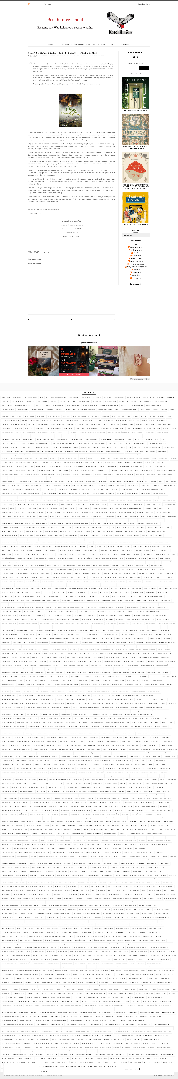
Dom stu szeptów (83, 508)
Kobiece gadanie (121, 649)
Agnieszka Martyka (8, 409)
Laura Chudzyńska (82, 680)
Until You (30, 978)
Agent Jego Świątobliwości (24, 405)
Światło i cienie (7, 944)
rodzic (150, 867)
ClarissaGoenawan (8, 481)
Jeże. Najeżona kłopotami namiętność (147, 611)
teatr (152, 951)
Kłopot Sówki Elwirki (87, 649)
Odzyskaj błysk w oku (135, 783)
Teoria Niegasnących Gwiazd (20, 955)
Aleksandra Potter (109, 413)
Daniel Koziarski (132, 493)
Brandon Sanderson (54, 466)
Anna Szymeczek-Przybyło (136, 428)
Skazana (89, 898)
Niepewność (101, 772)
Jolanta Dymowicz (148, 619)
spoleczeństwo (7, 913)
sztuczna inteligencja (95, 936)
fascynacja (101, 546)
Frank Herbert (6, 554)
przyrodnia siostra (120, 844)
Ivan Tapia (114, 588)
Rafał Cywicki (128, 852)
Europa (90, 542)
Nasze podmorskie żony (125, 764)
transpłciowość (32, 966)
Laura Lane (106, 680)
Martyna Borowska (161, 726)
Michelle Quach (52, 741)
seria (124, 890)
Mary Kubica (35, 730)
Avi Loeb (129, 439)
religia (106, 860)
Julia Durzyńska (124, 623)
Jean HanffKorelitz (8, 607)
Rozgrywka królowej (47, 875)
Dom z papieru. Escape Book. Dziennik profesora (126, 508)
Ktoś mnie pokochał (37, 672)
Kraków (132, 657)
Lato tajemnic (54, 680)
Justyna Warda (74, 627)
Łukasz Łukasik (153, 703)
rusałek (149, 875)
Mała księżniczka (33, 714)
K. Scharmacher (98, 627)
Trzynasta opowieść (87, 970)
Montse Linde (67, 753)
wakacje (85, 986)
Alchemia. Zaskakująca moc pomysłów (14, 413)
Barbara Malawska (98, 443)
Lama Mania (12, 680)
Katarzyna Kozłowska (146, 634)
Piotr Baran (75, 814)
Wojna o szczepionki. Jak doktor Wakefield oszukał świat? (101, 1001)
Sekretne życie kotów (148, 886)
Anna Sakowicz (106, 428)
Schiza (158, 882)
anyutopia (16, 436)
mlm (104, 749)
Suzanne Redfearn (8, 928)
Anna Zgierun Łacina (169, 428)
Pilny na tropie (53, 814)
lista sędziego (27, 691)
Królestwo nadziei (69, 661)
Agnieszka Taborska (37, 409)
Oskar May (137, 791)
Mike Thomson (15, 745)
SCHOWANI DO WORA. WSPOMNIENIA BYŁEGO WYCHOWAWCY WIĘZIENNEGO (24, 886)
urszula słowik (100, 978)
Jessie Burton (83, 611)
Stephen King (6, 921)
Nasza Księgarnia (108, 764)
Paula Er (17, 806)
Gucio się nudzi (113, 569)
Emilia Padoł (22, 539)
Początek (47, 818)
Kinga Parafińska (42, 646)
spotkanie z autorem (44, 913)
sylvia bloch (29, 928)
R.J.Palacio (128, 848)
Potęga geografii (141, 829)
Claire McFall (137, 478)
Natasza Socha (140, 764)
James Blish (106, 600)
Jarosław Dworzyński (113, 604)
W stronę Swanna (64, 986)
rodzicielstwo (160, 867)
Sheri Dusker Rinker (20, 894)
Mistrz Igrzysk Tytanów (22, 749)
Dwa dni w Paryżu (26, 520)
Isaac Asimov (35, 588)
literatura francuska (9, 695)
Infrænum (62, 584)
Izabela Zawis (26, 592)
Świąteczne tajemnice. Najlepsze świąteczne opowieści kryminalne (84, 944)
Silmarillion (128, 894)
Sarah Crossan (20, 882)
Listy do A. (44, 691)
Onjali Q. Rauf (141, 787)
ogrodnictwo (33, 787)
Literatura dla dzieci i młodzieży (98, 691)
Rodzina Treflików (35, 871)
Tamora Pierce (93, 951)
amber (169, 416)
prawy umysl (159, 837)
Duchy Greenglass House (10, 520)
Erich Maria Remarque (9, 542)
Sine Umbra (171, 894)
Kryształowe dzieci (21, 665)
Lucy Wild (163, 699)
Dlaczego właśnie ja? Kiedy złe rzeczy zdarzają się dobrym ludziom (83, 504)
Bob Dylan (36, 462)
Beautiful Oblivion (32, 451)
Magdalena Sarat (58, 711)
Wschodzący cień (165, 1001)
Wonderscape (136, 1001)
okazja (43, 787)
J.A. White (36, 592)
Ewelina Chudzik (125, 542)
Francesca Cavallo (127, 550)
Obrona (154, 779)
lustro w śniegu (58, 703)
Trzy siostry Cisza (61, 970)
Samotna (84, 879)
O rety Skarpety (136, 779)
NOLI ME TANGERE (7, 779)
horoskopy (77, 581)
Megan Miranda (108, 733)
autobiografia (106, 439)
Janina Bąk (62, 604)
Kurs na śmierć (63, 676)
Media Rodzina (42, 733)
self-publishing (44, 890)
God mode (150, 562)
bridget (101, 466)
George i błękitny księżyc (10, 562)
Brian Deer (67, 466)
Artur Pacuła (92, 436)
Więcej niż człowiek (48, 993)
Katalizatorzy (164, 630)
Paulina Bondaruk (40, 806)
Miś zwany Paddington (40, 749)
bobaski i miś (47, 462)
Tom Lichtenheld (163, 959)
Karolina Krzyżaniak (130, 630)
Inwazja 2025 (165, 584)
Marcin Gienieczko (120, 718)
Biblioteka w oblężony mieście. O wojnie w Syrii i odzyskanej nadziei (24, 458)
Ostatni (157, 791)
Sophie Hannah (118, 909)
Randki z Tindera (22, 856)
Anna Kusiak (18, 428)
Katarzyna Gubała (93, 634)
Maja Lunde (125, 711)
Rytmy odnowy (6, 879)
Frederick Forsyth (48, 554)
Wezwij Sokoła (71, 989)
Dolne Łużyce (21, 508)
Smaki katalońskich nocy (10, 905)
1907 (41, 397)
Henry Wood (123, 577)
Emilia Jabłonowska (8, 539)
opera (150, 787)
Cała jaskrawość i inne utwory (25, 470)
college (69, 481)
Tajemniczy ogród (38, 951)
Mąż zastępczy (30, 733)
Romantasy (126, 871)
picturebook (65, 810)
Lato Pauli (43, 680)
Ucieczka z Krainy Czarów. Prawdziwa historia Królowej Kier (93, 974)
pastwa (65, 802)
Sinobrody (5, 898)
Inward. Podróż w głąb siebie (148, 584)
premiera (35, 840)
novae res (44, 55)
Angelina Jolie (71, 424)
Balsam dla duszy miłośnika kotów (13, 443)
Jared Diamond (98, 604)
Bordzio (147, 462)
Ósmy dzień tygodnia (156, 795)
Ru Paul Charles (77, 875)
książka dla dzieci (132, 665)
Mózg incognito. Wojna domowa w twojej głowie (128, 753)
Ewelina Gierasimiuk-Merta (142, 542)
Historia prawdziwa (16, 581)
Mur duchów (45, 756)
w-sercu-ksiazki (137, 275)
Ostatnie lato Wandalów (69, 795)
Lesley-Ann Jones (7, 688)
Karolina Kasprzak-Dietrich (111, 630)
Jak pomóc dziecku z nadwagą (99, 596)
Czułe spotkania (126, 489)
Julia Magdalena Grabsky (166, 623)
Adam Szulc (53, 401)
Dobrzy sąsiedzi (169, 504)
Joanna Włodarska (63, 619)
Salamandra (48, 879)
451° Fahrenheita (73, 397)
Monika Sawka (172, 749)
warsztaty (14, 989)
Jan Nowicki (30, 604)
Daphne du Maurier (63, 497)
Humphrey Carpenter (118, 581)
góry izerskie (18, 565)
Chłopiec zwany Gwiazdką (124, 474)
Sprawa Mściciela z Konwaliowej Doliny (87, 913)
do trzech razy (138, 504)
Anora (53, 432)
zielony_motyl (136, 278)
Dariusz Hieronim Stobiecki (112, 497)
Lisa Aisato (5, 691)
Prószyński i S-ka (79, 840)
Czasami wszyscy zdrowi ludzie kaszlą (26, 489)
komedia (62, 653)
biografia (53, 458)
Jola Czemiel (120, 619)
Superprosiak (148, 924)
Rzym (24, 879)
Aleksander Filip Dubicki (38, 413)
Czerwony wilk (62, 489)
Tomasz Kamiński (53, 963)
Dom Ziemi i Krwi (150, 508)
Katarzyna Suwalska (123, 638)
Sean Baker (84, 886)
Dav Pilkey (163, 497)
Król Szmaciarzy (54, 661)
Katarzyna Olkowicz (40, 638)
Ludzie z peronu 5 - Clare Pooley (136, 225)
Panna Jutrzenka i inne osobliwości (159, 798)
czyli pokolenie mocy (9, 493)
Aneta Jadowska (43, 424)
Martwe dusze (147, 726)
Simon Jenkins (160, 894)
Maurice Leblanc (121, 730)
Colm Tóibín (79, 481)
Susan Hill (159, 924)
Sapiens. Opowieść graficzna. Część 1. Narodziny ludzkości (136, 879)
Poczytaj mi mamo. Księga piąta (81, 818)
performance (164, 806)
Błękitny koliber (7, 462)
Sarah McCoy (69, 882)
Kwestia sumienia (99, 676)
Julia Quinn (5, 627)
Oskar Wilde (148, 791)
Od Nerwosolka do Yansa (73, 783)
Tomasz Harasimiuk (39, 963)
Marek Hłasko (35, 722)
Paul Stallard (6, 806)
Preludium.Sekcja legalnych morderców (15, 840)
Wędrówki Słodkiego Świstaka (96, 989)
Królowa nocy (82, 661)
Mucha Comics (34, 756)
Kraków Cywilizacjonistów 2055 (148, 657)
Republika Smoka (157, 860)
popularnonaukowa (68, 825)
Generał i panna (131, 558)
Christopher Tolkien (165, 474)
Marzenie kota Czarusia (88, 730)
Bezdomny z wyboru (39, 455)
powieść (34, 833)
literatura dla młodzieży (120, 691)
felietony (111, 546)
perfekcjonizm (127, 806)
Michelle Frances (23, 741)
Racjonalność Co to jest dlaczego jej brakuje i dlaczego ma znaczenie (25, 852)
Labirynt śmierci (129, 676)
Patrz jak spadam (146, 802)
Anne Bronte (31, 432)
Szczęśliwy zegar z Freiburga (33, 932)
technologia (161, 951)
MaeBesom (67, 707)
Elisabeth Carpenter (26, 535)
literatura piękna (114, 695)
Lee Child (21, 684)
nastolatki (96, 764)
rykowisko (172, 875)
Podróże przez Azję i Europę (45, 821)
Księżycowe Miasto (146, 669)
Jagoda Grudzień (53, 596)
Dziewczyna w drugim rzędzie (11, 527)
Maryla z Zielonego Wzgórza (51, 730)
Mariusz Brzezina (19, 726)
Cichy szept (41, 478)
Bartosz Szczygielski (42, 447)
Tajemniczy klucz (24, 951)
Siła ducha (138, 894)
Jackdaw (17, 596)
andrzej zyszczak (162, 420)
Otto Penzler (120, 795)
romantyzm (154, 871)
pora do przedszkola (85, 825)
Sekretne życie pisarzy (165, 886)
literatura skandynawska (66, 699)
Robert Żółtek (82, 867)
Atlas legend (148, 436)
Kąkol (131, 642)
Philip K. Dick (45, 810)
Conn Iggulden (102, 481)
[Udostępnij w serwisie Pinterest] (48, 252)
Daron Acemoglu (141, 497)
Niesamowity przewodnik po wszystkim (154, 772)
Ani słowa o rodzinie (93, 424)
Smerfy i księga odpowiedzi (58, 905)
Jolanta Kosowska (163, 619)
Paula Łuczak (26, 806)
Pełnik (117, 806)
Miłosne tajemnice (118, 745)
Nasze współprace (100, 44)
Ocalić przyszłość (8, 783)
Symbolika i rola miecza (70, 928)
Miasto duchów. (51, 737)
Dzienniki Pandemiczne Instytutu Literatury (73, 523)
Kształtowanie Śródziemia (164, 669)
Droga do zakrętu (63, 516)
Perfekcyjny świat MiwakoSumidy (146, 806)
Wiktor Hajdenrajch (98, 993)
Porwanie (85, 829)
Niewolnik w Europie (73, 775)
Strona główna (54, 44)
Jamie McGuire (153, 600)
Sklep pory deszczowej (102, 898)
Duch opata (172, 516)
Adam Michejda (171, 397)
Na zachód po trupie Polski (122, 760)
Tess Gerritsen (57, 955)
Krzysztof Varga (96, 665)
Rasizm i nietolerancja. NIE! (48, 856)
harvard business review (166, 573)
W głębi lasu (134, 982)
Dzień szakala (95, 523)
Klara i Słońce (121, 646)
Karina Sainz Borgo (36, 630)
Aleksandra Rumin (124, 413)
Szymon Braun (147, 936)
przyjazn (81, 844)
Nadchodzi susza (139, 760)
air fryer (59, 409)
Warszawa (5, 989)
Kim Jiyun (17, 646)
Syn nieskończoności (122, 928)
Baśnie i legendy (106, 447)
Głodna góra (140, 562)
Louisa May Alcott (121, 699)
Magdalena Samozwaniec (42, 711)
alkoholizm (105, 416)
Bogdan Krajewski (96, 462)
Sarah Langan (58, 882)
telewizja (5, 955)
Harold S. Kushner (130, 573)
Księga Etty (50, 669)
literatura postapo (31, 699)
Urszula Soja (113, 978)
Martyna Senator (7, 730)
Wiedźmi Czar (6, 993)
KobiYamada (6, 653)
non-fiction (32, 779)
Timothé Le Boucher (59, 959)
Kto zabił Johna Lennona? (10, 672)
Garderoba (136, 554)
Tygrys (143, 970)
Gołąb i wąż (167, 562)
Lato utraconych (67, 680)
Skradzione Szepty (170, 898)
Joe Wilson (75, 619)
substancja (100, 924)
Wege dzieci (24, 989)
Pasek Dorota (56, 802)
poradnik (144, 825)
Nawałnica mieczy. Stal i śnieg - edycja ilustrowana (33, 768)
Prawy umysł (171, 837)
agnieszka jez (125, 405)
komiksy (94, 653)
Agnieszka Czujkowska (43, 405)
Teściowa (68, 955)
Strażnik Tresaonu (32, 924)
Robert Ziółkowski (69, 867)
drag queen (43, 516)
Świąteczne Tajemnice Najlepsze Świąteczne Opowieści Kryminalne (37, 944)
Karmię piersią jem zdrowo (67, 630)
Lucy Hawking (152, 699)
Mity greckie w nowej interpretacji (88, 749)
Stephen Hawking (131, 917)
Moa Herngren (134, 749)
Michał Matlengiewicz (132, 737)
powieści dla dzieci (22, 833)
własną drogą (105, 997)
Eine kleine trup (108, 531)
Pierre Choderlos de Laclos (81, 810)
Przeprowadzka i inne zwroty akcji (159, 840)
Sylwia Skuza (40, 928)
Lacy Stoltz (154, 676)
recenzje (84, 55)
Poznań (59, 837)
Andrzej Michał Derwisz (105, 420)
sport (16, 913)
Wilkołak (172, 993)
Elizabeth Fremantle (55, 535)
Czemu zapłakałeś (48, 489)
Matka (101, 730)
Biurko (90, 458)
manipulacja (32, 718)
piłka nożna (64, 814)
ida (12, 584)
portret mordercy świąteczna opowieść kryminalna (62, 829)
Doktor (12, 508)
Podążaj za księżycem (110, 818)
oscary (129, 791)
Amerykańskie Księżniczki (10, 420)
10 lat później (6, 397)
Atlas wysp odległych (163, 436)
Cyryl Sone (101, 485)
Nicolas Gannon (152, 768)
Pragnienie (121, 837)
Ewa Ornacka (112, 542)
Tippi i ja (87, 959)
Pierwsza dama (119, 810)
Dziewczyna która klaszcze (124, 523)
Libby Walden (50, 688)
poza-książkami (38, 837)
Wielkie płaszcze (18, 993)
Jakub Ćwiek (66, 600)
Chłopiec (76, 474)
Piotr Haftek (86, 814)
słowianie (93, 902)
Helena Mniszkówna (95, 577)
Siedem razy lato (59, 894)
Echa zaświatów (128, 527)
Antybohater (6, 436)
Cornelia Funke (129, 481)
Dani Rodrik (120, 493)
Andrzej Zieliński (148, 420)
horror (86, 581)
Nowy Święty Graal (98, 779)
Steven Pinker (31, 921)
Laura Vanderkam (132, 680)
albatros (164, 409)
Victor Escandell (69, 982)
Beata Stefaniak (7, 451)
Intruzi (104, 584)
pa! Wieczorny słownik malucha (31, 798)
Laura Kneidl (95, 680)
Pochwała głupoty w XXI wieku (31, 818)
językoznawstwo (24, 615)
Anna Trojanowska (153, 428)
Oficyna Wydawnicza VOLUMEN (162, 783)
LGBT (41, 688)
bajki (163, 439)
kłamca (64, 649)
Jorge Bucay (70, 623)
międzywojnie (136, 741)
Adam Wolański (65, 401)
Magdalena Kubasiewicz (154, 707)
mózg (108, 753)
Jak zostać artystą (38, 600)
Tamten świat (117, 951)
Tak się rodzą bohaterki (78, 951)
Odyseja (122, 783)
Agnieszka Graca (58, 405)
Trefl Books (55, 966)
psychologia (144, 844)
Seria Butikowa (134, 890)
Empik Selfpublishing (93, 539)
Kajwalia (118, 627)
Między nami (126, 741)
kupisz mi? (52, 676)
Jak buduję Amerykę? (69, 596)
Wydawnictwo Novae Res (96, 55)
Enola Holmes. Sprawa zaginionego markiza (128, 539)
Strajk (161, 921)
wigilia (70, 993)
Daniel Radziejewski (159, 493)
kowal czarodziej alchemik (81, 657)
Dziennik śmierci (7, 523)
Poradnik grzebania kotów (159, 825)
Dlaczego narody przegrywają (47, 504)
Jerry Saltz (17, 611)
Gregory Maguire (84, 565)
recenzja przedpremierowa (23, 860)
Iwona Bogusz (136, 588)
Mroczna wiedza (21, 756)
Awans (137, 439)
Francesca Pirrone (142, 550)
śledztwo (158, 936)
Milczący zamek (76, 745)
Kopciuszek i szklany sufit (20, 657)
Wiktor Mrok (112, 993)
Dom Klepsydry (44, 508)
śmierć (47, 940)
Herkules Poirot (148, 577)
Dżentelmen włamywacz (100, 527)
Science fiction (60, 886)
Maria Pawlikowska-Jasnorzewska (117, 722)
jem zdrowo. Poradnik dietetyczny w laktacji (70, 607)
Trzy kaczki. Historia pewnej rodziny (28, 970)
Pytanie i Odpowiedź (96, 848)
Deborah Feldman (71, 500)
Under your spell (7, 978)
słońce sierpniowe (81, 902)
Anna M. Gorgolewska (54, 428)
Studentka (74, 924)
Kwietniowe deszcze (114, 676)
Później (99, 837)
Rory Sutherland (7, 875)
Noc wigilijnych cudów (138, 775)
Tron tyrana (81, 966)
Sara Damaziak (164, 879)
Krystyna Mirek (7, 665)
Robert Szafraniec (53, 867)
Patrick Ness (93, 802)
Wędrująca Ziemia (114, 989)
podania (97, 818)
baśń (129, 447)
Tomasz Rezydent (108, 963)
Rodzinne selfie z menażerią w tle (55, 871)
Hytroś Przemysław (134, 581)
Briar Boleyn (78, 466)
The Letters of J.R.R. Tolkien (127, 955)
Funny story (82, 554)
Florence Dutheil (74, 550)
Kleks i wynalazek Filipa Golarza (29, 649)
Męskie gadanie (19, 737)
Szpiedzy (70, 936)
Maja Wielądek (136, 711)
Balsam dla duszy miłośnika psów (39, 443)
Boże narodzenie (158, 462)
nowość (87, 779)
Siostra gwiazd (28, 898)
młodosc (123, 749)
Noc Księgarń (110, 775)
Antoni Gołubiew (137, 432)
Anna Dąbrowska (150, 424)
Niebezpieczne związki (57, 772)
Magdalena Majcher (24, 711)
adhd (74, 401)
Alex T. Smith (29, 416)
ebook (119, 527)
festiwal (16, 550)
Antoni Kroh (150, 432)
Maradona (43, 718)
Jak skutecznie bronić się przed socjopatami (126, 596)
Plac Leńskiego (137, 814)
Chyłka (4, 478)
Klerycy (45, 649)
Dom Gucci (32, 508)
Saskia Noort (91, 882)
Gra (27, 565)
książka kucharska (147, 665)
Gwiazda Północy (7, 573)
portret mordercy (36, 829)
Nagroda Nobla (161, 760)
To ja (103, 959)
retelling (32, 863)
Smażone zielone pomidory (30, 905)
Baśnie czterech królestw (89, 447)
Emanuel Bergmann (133, 535)
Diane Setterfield (169, 500)
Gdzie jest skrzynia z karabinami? (106, 558)
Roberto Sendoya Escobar (98, 867)
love (131, 699)
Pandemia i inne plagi (138, 798)
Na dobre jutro (107, 756)
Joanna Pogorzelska (159, 615)
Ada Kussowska (119, 397)
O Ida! (126, 779)
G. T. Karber (93, 554)
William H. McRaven (33, 997)
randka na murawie (8, 856)
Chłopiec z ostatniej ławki (104, 474)
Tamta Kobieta (105, 951)
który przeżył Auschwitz (121, 672)
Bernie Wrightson (81, 451)
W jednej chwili (146, 982)
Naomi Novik (71, 764)
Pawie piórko (108, 806)
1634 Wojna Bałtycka (30, 397)
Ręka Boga (67, 863)
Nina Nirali (86, 775)
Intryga (112, 584)
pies (146, 810)
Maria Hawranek (82, 722)
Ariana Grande (48, 436)
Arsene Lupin (81, 436)
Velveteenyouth (46, 982)
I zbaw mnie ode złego (165, 581)
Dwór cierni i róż (41, 520)
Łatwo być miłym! (98, 703)
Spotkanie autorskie (28, 913)
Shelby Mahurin (169, 890)
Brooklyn (148, 466)
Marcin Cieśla (78, 718)
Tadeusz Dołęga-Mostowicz (23, 947)
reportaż (146, 860)
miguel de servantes (151, 741)
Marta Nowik (124, 726)
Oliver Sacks (98, 787)
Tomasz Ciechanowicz (9, 963)
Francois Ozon (164, 550)
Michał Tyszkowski (8, 741)
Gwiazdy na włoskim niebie (62, 573)
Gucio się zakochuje (127, 569)
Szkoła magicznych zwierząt (115, 932)
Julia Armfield (111, 623)
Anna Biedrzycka (127, 424)
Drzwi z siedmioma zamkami (150, 516)
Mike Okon (5, 745)
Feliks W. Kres (138, 546)
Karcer (164, 627)
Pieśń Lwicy (23, 814)
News (100, 768)
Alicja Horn (66, 416)
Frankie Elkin (18, 554)
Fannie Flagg (46, 546)
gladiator (107, 562)
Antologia (73, 432)
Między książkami (113, 741)
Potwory (152, 829)
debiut (61, 500)
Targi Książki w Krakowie (139, 951)
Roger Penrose (74, 871)
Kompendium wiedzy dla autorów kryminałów (140, 653)
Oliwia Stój (121, 787)
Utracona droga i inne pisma (137, 978)
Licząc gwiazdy (63, 688)
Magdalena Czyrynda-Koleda (89, 707)
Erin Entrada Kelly (25, 542)
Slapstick (25, 902)
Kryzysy (33, 665)
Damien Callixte (98, 493)
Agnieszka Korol (137, 405)
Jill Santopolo (38, 615)
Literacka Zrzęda (136, 258)
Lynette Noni (71, 703)
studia (83, 924)
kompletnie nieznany (165, 653)
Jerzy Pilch (41, 611)
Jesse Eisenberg (70, 611)
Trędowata (65, 966)
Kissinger (111, 646)
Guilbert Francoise (143, 569)
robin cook (114, 867)
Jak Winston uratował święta (153, 596)
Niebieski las (71, 772)
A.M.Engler (108, 397)
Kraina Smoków (98, 657)
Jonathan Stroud (58, 623)
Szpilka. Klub (80, 936)
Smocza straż (117, 905)
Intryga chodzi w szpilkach (127, 584)
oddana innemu (97, 783)
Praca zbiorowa (110, 837)
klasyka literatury (159, 646)
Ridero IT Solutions (127, 863)
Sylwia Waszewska (53, 928)
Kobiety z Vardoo (164, 649)
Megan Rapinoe (121, 733)
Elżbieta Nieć (119, 535)
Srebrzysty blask (162, 913)
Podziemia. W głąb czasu (74, 821)
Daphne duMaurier (79, 497)
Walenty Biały (114, 986)
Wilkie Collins (161, 993)
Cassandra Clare (117, 470)
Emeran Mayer (147, 535)
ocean (19, 783)
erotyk (43, 542)
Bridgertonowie (90, 466)
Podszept (60, 821)
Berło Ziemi (69, 451)
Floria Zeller (87, 550)
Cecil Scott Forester (132, 470)
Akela (117, 409)
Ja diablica (72, 592)
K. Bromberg (85, 627)
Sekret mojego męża (114, 886)
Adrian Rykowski (110, 401)
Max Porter (154, 730)
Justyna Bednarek (32, 627)
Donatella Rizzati (73, 512)
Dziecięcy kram (100, 520)
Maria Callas (70, 722)
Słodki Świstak (67, 902)
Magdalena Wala (72, 711)
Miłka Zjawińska (103, 745)
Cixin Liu (127, 478)
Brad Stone (18, 466)
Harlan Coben (116, 573)
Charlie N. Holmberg (32, 474)
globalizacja (128, 562)
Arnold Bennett (68, 436)
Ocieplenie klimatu (30, 783)
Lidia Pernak (75, 688)
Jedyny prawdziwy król (25, 607)
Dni (110, 504)
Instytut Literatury (92, 584)
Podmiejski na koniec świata (138, 818)
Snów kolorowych (145, 905)
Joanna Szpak (34, 619)
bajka (157, 439)
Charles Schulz (147, 470)
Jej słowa (49, 607)
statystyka (87, 917)
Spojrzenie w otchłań (161, 909)
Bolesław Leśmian (124, 462)
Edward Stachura (51, 531)
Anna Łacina (40, 428)
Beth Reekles (162, 451)
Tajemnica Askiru (65, 947)
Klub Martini (55, 649)
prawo (150, 837)
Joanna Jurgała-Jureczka (107, 615)
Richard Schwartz (94, 863)
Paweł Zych (97, 806)
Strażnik (21, 924)
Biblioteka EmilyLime (99, 455)
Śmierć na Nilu (80, 940)
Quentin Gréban (117, 848)
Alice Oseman (41, 416)
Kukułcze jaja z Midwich (19, 676)
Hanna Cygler (96, 573)
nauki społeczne (160, 764)
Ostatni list (166, 791)
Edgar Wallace (165, 527)
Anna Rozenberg (92, 428)
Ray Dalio (93, 856)
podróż (161, 818)
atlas (139, 436)
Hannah (106, 573)
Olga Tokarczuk (71, 787)
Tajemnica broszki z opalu (83, 947)
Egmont (87, 531)
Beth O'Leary (150, 451)
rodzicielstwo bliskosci (10, 871)
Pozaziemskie (50, 837)
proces (43, 840)
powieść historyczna (62, 833)
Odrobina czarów (111, 783)
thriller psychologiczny (18, 959)
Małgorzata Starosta (145, 714)
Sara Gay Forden (7, 882)
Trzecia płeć (170, 966)
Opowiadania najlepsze (9, 791)
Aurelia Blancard (28, 439)
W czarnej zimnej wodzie (119, 982)
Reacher (123, 856)
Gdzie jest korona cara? (66, 558)
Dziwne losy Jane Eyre (81, 527)
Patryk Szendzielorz (131, 802)
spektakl (129, 909)
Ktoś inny (24, 672)
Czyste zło (62, 493)
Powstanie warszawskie (9, 837)
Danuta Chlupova (49, 497)
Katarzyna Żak (155, 638)
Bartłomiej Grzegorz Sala (157, 443)
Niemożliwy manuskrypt (86, 772)
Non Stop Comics (20, 779)
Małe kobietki (65, 714)
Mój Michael (99, 753)
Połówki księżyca (154, 821)
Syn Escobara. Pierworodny (103, 928)
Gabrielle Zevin (105, 554)
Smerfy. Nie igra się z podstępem (99, 905)
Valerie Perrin (17, 982)
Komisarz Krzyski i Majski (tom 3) (111, 653)
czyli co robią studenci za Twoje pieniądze (149, 489)
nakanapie (38, 764)
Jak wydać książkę (23, 600)
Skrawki (4, 902)
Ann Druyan (115, 424)
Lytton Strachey (83, 703)
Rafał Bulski (116, 852)
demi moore (104, 500)
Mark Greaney (72, 726)
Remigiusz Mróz (116, 860)
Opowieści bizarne (54, 791)
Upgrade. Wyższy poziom (44, 978)
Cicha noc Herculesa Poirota (25, 478)
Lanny (21, 680)
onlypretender (136, 272)
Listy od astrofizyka (58, 691)
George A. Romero (165, 558)
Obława (147, 779)
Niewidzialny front (57, 775)
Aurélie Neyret (62, 439)
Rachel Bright (140, 848)
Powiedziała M (170, 829)
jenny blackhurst (148, 607)
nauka (150, 764)
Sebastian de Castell (98, 886)
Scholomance (167, 882)
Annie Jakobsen (43, 432)
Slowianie (41, 902)
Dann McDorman (24, 497)
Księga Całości (38, 669)
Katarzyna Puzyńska (106, 638)
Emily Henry (55, 539)
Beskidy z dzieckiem (96, 451)
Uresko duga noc (74, 978)
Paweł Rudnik (74, 806)
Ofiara (147, 783)
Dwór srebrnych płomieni (58, 520)
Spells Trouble (139, 909)
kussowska (87, 676)
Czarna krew (145, 485)
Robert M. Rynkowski (22, 867)
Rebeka (145, 856)
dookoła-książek (101, 512)
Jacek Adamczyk (125, 592)
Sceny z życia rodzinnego (144, 882)
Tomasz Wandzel (121, 963)
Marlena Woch (84, 726)
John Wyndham (98, 619)
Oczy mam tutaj (57, 783)
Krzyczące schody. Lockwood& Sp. (50, 665)
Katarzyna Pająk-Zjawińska (59, 638)
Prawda (130, 837)
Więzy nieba (62, 993)
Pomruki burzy (168, 821)
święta (128, 944)
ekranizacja (129, 531)
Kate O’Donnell (29, 642)
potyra (160, 829)
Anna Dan (139, 424)
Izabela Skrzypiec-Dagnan (10, 592)
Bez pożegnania (25, 455)
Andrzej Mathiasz (88, 420)
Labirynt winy (142, 676)
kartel (154, 630)
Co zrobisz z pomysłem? (25, 481)
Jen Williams (92, 607)
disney (4, 504)
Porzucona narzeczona (99, 829)
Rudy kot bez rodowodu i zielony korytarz (129, 875)
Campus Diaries (63, 470)
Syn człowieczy (86, 928)
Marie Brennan (154, 722)
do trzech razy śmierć (153, 504)
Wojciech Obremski (23, 1001)
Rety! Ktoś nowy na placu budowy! (49, 863)
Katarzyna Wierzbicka (140, 638)
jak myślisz (82, 596)
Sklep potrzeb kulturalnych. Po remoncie (127, 898)
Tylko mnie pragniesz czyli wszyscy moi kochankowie (20, 974)
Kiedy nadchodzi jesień (167, 642)
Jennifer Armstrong (106, 607)
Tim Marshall (45, 959)
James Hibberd (117, 600)
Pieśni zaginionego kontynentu (161, 810)
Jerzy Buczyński (29, 611)
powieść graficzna (46, 833)
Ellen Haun (95, 535)
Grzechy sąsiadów (142, 565)
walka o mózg (140, 986)
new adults (92, 768)
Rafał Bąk (106, 852)
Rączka (115, 856)
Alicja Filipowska (54, 416)
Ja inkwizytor (82, 592)
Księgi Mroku (119, 669)
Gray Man (57, 565)
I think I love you (149, 581)
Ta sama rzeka (6, 947)
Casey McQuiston (102, 470)
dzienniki (53, 523)
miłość (144, 745)
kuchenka (166, 672)
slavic (33, 902)
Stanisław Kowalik (8, 917)
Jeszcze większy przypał (116, 611)
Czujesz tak (114, 489)
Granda (49, 565)
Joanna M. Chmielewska (142, 615)
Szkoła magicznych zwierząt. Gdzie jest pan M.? (144, 932)
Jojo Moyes (109, 619)
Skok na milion (149, 898)
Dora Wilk (140, 512)
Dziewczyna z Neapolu (31, 527)
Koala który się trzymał (105, 649)
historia (4, 581)
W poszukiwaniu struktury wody (12, 986)
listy (37, 691)
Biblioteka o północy (116, 455)
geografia (142, 558)
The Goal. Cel (110, 955)
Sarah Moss (81, 882)
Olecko (61, 787)
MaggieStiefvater (87, 711)
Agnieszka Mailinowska (154, 405)
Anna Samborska (118, 428)
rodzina (23, 871)
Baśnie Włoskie (120, 447)
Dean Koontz (51, 500)
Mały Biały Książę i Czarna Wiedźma (14, 718)
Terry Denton (44, 955)
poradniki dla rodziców (19, 829)
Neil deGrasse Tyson (67, 768)
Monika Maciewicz (159, 749)
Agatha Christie (7, 405)
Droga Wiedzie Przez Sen (80, 516)
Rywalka (17, 879)
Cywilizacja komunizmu (116, 485)
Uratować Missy (60, 978)
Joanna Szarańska (21, 619)
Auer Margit (15, 439)
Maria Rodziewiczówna (139, 722)
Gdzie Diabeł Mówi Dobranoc (45, 558)
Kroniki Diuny (6, 661)
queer (107, 848)
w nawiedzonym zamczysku (163, 982)
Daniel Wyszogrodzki (9, 497)
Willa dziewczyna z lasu (16, 997)
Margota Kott (58, 722)
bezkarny (52, 455)
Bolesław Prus (137, 462)
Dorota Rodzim (6, 516)
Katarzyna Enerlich (44, 634)
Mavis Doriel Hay (142, 730)
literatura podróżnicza (131, 695)
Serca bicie (85, 890)
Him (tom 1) (160, 577)
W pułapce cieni (31, 986)
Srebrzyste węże (147, 913)
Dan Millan (110, 493)
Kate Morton (17, 642)
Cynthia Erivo (77, 485)
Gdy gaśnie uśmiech (8, 558)
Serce (93, 890)
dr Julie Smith (31, 516)
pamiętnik (91, 798)
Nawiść (56, 768)
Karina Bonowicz (7, 630)
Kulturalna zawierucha (38, 676)
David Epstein (19, 500)
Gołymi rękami (6, 565)
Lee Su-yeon (30, 684)
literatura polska (147, 695)
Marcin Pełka (144, 718)
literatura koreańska (45, 695)
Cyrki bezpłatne (89, 485)
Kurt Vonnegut (76, 676)
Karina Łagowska (21, 630)
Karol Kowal (94, 630)
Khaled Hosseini (151, 642)
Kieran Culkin (6, 646)
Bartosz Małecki (26, 447)
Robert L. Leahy (7, 867)
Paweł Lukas (63, 806)
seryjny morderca (155, 890)
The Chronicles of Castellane (93, 955)
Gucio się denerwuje (81, 569)
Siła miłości (149, 894)
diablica (157, 500)
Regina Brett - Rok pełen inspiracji (64, 860)
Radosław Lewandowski (75, 852)
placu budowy (150, 814)
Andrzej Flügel (58, 420)
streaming (45, 924)
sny (154, 905)
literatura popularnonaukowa (12, 699)
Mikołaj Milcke (63, 745)
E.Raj (112, 527)
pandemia (125, 798)
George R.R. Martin (40, 562)
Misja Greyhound (166, 745)
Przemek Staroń (93, 840)
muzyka (75, 756)
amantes (135, 416)
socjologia (33, 909)
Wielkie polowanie (33, 993)
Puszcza (84, 848)
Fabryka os (15, 546)
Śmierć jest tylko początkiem (63, 940)
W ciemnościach (91, 982)
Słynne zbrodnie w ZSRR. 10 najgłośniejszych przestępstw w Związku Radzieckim (136, 902)
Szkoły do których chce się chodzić (14, 936)
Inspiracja (79, 584)
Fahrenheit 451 (26, 546)
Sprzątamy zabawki (132, 913)
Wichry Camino (143, 989)
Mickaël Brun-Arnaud (67, 741)
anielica (105, 424)
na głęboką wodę (120, 756)
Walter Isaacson (152, 986)
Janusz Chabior (85, 604)
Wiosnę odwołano (49, 997)
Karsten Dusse (145, 630)
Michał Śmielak (166, 737)
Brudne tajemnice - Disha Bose (135, 110)
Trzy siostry (47, 970)
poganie (108, 821)
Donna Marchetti (87, 512)
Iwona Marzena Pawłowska (168, 588)
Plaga (159, 814)
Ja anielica (61, 592)
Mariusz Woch (60, 726)
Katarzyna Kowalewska (128, 634)
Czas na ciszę (6, 489)
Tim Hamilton (34, 959)
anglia (81, 424)
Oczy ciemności (44, 783)
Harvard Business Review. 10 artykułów (15, 577)
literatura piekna (99, 695)
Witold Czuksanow (63, 997)
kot (68, 657)
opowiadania (159, 787)
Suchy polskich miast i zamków (117, 924)
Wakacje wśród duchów (98, 986)
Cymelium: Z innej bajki (62, 485)
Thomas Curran (171, 955)
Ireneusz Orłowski (22, 588)
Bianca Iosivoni (85, 455)
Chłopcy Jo (67, 474)
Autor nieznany (119, 439)
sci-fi (50, 886)
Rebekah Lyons (156, 856)
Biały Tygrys (72, 455)
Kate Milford (6, 642)
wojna (77, 1001)
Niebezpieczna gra (41, 772)
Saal (39, 879)
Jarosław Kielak (142, 604)
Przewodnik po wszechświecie (11, 844)
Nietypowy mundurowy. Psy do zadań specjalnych (31, 775)
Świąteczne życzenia (116, 944)
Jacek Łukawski (138, 592)
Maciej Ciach (30, 707)
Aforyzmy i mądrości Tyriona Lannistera (153, 401)
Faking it (37, 546)
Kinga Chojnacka (28, 646)
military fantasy (90, 745)
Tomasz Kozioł (67, 963)
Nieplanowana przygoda (115, 772)
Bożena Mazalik (7, 466)
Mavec (131, 730)
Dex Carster (147, 500)
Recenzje (65, 44)
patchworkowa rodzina (78, 802)
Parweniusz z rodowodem (40, 802)
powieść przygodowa (110, 833)
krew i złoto (165, 657)
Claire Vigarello (151, 478)
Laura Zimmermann (158, 680)
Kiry (103, 646)
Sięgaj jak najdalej (114, 894)
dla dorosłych (20, 504)
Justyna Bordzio (46, 627)
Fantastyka (82, 546)
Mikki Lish (26, 745)
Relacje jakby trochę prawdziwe (90, 860)
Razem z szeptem (104, 856)
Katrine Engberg (101, 642)
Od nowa (87, 783)
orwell (121, 791)
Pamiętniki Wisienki (103, 798)
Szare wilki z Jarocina (156, 928)
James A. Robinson (93, 600)
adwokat (134, 401)
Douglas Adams (19, 516)
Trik (72, 966)
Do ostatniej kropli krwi (122, 504)
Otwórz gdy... (132, 795)
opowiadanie (41, 791)
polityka (133, 821)
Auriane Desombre (76, 439)
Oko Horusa (52, 787)
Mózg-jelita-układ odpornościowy (158, 753)
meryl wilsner (6, 737)
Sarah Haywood (33, 882)
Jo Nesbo (68, 615)
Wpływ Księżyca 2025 (150, 1001)
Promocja (51, 840)
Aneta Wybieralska (57, 424)
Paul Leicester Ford (162, 802)
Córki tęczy (6, 485)
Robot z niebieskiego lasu (129, 867)
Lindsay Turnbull (151, 688)
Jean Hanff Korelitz (166, 604)
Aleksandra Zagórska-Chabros (12, 416)
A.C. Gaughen (86, 397)
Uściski (122, 978)
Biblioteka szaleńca (133, 455)
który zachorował (138, 672)
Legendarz (40, 684)
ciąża (11, 478)
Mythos (96, 756)
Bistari (82, 458)
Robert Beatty (152, 863)
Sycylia (19, 928)
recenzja (76, 55)
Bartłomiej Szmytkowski (10, 447)
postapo (130, 829)
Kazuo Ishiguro (122, 642)
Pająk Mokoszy (67, 798)
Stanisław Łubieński (23, 917)
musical (55, 756)
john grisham (86, 619)
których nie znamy (154, 672)
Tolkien (130, 959)
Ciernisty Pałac (64, 478)
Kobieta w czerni (135, 649)
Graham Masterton (37, 565)
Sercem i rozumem (114, 890)
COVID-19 (153, 481)
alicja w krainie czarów (81, 416)
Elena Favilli (140, 531)
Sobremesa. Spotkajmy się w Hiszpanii (14, 909)
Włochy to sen (118, 997)
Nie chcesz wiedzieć (8, 772)
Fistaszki (63, 550)
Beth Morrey (139, 451)
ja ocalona (93, 592)
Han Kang (86, 573)
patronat (103, 802)
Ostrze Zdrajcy (85, 795)
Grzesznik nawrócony (64, 569)
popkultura (55, 825)
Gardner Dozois (148, 554)
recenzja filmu (7, 860)
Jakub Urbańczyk (79, 600)
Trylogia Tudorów (113, 966)
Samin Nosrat (73, 879)
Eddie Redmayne (152, 527)
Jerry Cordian (6, 611)
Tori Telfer (140, 963)
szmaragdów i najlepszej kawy (54, 936)
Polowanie (142, 821)
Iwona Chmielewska (150, 588)
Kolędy (14, 653)
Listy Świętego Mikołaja (76, 691)
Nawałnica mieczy (7, 768)
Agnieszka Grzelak (73, 405)
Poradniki (5, 829)
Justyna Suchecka (60, 627)
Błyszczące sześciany (23, 462)
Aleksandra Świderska (158, 413)
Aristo (58, 436)
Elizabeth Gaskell (71, 535)
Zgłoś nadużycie (135, 284)
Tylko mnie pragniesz (166, 970)
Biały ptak (61, 455)
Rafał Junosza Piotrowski (144, 852)
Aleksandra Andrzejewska (76, 413)
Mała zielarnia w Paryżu (50, 714)
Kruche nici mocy (128, 661)
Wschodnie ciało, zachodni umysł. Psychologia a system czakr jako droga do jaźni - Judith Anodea (136, 186)
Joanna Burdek (78, 615)
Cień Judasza (52, 478)
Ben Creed (59, 451)
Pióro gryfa (125, 814)
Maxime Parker (166, 730)
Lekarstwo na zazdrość (101, 684)
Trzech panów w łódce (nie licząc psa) (150, 966)
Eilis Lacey (96, 531)
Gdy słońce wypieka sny (25, 558)
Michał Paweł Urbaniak (150, 737)
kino (52, 646)
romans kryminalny (113, 871)
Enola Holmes (107, 539)
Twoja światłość (116, 970)
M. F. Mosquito (6, 707)
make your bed (163, 711)
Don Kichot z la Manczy (36, 512)
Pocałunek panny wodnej (10, 818)
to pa (109, 959)
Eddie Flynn (140, 527)
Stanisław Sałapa (38, 917)
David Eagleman (7, 500)
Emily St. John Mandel (69, 539)
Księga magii (61, 669)
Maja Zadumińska (149, 711)
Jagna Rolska (41, 596)
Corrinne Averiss (142, 481)
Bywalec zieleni (7, 470)
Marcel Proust (66, 718)
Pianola (55, 810)
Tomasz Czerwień (24, 963)
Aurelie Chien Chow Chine (45, 439)
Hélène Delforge (110, 577)
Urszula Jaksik (88, 978)
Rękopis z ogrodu (79, 863)
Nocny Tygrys (153, 775)
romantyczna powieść (140, 871)
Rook (162, 871)
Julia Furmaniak (137, 623)
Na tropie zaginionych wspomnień (80, 760)
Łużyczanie (172, 703)
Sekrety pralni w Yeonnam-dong (12, 890)
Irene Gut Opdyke (7, 588)
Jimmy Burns (58, 615)
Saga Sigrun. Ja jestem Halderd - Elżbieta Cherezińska (135, 147)
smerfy (44, 905)
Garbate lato (125, 554)
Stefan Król (108, 917)
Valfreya (28, 982)
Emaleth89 (136, 253)
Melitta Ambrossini (143, 733)
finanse (38, 550)
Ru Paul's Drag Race (92, 875)
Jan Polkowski (41, 604)
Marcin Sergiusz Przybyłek (160, 718)
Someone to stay (84, 909)
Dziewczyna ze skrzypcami (50, 527)
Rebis (165, 856)
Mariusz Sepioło (47, 726)
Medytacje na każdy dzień (68, 733)
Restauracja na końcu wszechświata (14, 863)
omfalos (131, 787)
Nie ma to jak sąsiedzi (25, 772)
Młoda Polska (113, 749)
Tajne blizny (51, 951)
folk (96, 550)
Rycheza (163, 875)
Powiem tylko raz (7, 833)
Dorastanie (149, 512)
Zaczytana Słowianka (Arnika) (137, 267)
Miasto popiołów (75, 737)
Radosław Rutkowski (93, 852)
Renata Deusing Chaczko (132, 860)
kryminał (159, 661)
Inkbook (71, 584)
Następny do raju (84, 764)
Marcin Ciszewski (91, 718)
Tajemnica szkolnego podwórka (137, 947)
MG (42, 737)
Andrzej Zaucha (134, 420)
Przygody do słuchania (46, 844)
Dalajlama (86, 493)
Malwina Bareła (19, 714)
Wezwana (60, 989)
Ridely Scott (107, 863)
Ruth (156, 875)
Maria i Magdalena (97, 722)
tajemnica (54, 947)
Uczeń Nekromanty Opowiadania (142, 974)
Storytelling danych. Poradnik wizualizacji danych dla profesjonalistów (115, 921)
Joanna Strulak (7, 619)
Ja (55, 592)
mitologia (53, 749)
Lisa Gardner (16, 691)
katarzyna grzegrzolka (76, 634)
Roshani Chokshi (21, 875)
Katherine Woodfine (57, 642)
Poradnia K (135, 825)
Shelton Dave (6, 894)
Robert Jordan (164, 863)
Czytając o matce (74, 493)
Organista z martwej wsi (108, 791)
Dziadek (72, 520)
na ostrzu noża (7, 760)
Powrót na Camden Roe (154, 833)
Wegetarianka (35, 989)
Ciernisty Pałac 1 (78, 478)
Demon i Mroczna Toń (118, 500)
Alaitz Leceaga (145, 409)
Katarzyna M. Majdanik (164, 634)
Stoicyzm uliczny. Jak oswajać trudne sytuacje (71, 921)
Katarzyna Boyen (29, 634)
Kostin (61, 657)
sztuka (108, 936)
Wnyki (127, 997)
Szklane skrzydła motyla (70, 932)
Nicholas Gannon (124, 768)
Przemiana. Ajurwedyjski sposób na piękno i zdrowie (119, 840)
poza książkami (25, 837)
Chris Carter (140, 474)
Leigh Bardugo (85, 684)
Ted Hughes (171, 951)
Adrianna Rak (123, 401)
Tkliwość (96, 959)
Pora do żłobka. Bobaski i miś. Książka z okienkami (112, 825)
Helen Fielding (81, 577)
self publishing (31, 890)
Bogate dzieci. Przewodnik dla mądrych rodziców (71, 462)
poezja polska (99, 821)
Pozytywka (76, 837)
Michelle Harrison (38, 741)
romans (84, 871)
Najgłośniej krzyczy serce (11, 764)
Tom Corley (140, 959)
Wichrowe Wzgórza (129, 989)
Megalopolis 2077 (95, 733)
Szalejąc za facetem (139, 928)
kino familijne (61, 646)
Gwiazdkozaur (45, 573)
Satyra (111, 882)
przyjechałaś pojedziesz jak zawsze (99, 844)
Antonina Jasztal (162, 432)
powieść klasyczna (78, 833)
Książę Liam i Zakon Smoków (114, 665)
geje (121, 558)
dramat (52, 516)
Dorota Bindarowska (163, 512)
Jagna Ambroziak (28, 596)
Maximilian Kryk (7, 733)
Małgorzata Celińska (136, 261)
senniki (67, 890)
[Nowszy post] (28, 319)
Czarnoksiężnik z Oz (168, 485)
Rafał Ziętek (160, 852)
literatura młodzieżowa (64, 695)
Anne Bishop (20, 432)
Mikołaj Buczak (37, 745)
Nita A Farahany (98, 775)
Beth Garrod (128, 451)
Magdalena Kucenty (8, 711)
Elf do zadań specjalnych (156, 531)
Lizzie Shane (81, 699)
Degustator (84, 500)
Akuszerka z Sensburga (129, 409)
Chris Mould (151, 474)
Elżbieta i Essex (107, 535)
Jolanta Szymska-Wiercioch (28, 623)
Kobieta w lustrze (149, 649)
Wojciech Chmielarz (138, 997)
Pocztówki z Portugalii (61, 818)
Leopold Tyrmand (166, 684)
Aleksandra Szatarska (140, 413)
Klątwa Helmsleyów (8, 649)
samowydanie (94, 879)
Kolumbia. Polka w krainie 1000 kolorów (33, 653)
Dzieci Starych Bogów (84, 520)
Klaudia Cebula (137, 255)
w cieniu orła (103, 982)
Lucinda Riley (140, 699)
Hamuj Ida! (77, 573)
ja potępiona (104, 592)
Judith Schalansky (97, 623)
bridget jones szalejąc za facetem (130, 466)
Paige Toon (56, 798)
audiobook (5, 439)
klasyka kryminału (144, 646)
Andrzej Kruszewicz (73, 420)
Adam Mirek (5, 401)
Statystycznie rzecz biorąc (71, 917)
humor (106, 581)
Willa (3, 997)
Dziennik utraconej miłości (24, 523)
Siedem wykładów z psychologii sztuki (92, 894)
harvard (152, 573)
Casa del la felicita (87, 470)
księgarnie (108, 669)
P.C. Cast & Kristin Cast (9, 798)
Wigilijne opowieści (82, 993)
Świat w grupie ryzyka (157, 940)
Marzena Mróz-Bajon (71, 730)
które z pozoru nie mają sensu (76, 672)
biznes (103, 458)
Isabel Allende (47, 588)
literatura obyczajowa (82, 695)
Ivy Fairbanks (124, 588)
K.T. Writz (109, 627)
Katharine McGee (42, 642)
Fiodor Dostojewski (50, 550)
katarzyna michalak (8, 638)
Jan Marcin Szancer (16, 604)
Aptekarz (26, 436)
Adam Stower (42, 401)
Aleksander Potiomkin (56, 413)
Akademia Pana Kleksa (105, 409)
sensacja (76, 890)
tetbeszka (77, 955)
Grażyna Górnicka (69, 565)
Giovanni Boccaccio (95, 562)
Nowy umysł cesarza (115, 779)
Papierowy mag (7, 802)
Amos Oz (24, 420)
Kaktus (126, 627)
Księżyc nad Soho (132, 669)
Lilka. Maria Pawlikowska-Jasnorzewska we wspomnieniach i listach (119, 688)
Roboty (143, 867)
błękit (154, 458)
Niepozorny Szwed (132, 772)
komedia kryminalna (75, 653)
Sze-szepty (49, 932)
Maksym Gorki (6, 714)
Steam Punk (97, 917)
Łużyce (163, 703)
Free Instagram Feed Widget (140, 379)
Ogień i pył (5, 787)
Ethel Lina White (62, 542)
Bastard (54, 447)
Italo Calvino (103, 588)
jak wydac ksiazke (8, 600)
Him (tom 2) (170, 577)
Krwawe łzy (141, 661)
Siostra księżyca (41, 898)
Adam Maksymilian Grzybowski (153, 397)
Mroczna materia (7, 756)
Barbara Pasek (112, 443)
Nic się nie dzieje (110, 768)
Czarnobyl (155, 485)
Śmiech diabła (37, 940)
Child (58, 474)
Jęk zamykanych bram (9, 615)
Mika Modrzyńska (166, 741)
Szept (57, 932)
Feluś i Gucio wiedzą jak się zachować (158, 546)
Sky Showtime (14, 902)
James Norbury (130, 600)
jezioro (129, 611)
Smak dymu (169, 902)
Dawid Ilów (41, 500)
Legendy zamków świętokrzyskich (66, 684)
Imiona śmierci (45, 584)
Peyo (25, 810)
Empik (81, 539)
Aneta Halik (31, 424)
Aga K (137, 244)
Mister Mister (6, 749)
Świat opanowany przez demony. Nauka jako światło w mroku (114, 940)
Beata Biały (137, 447)
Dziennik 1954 (143, 520)
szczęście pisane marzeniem (11, 932)
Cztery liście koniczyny (100, 489)
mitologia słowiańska (66, 749)
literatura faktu (154, 691)
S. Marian (32, 879)
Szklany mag (99, 932)
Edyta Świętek (77, 531)
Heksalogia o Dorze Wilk (60, 577)
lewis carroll (32, 688)
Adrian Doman (97, 401)
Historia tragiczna (48, 581)
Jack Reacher (162, 592)
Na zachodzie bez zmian (102, 760)
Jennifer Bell (119, 607)
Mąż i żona (18, 733)
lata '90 (28, 680)
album (172, 409)
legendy (49, 684)
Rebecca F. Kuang (135, 856)
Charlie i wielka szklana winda (12, 474)
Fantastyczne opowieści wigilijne (65, 546)
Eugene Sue (81, 542)
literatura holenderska (27, 695)
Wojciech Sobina (37, 1001)
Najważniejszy (27, 764)
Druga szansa (109, 516)
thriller (4, 959)
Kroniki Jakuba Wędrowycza (22, 661)
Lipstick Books (164, 688)
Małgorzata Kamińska (80, 714)
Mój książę (89, 753)
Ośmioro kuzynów (108, 795)
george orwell (27, 562)
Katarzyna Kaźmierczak (110, 634)
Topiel (132, 963)
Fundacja (72, 554)
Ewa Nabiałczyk (100, 542)
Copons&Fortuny (115, 481)
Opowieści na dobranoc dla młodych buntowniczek (80, 791)
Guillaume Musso (158, 569)
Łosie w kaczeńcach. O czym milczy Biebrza (130, 703)
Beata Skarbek (169, 447)
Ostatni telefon (23, 795)
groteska (115, 565)
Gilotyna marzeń (80, 562)
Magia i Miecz (99, 711)
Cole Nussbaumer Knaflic (44, 481)
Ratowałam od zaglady (67, 856)
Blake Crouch (113, 458)
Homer (69, 581)
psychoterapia (6, 848)
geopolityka (153, 558)
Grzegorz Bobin (156, 565)
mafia (75, 707)
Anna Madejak (68, 428)
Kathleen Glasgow (73, 642)
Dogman (4, 508)
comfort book (90, 481)
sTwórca (91, 924)
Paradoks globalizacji (21, 802)
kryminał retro (170, 661)
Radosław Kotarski (58, 852)
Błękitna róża (163, 458)
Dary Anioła (153, 497)
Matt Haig (109, 730)
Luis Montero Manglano (10, 703)
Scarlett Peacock (127, 882)
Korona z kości (52, 657)
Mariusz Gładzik (33, 726)
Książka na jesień (162, 665)
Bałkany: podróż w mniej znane (63, 443)
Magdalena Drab (107, 707)
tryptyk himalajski (128, 966)
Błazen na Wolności (136, 247)
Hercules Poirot (134, 577)
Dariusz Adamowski (94, 497)
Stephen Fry (119, 917)
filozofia (30, 550)
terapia (35, 955)
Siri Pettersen (68, 898)
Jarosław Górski (128, 604)
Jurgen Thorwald (17, 627)
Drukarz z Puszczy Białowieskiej (128, 516)
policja (124, 821)
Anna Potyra (80, 428)
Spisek (149, 909)
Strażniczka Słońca (8, 924)
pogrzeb (117, 821)
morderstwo (79, 753)
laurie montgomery (8, 684)
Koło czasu (53, 653)
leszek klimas (20, 688)
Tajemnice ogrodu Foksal (159, 947)
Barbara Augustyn (83, 443)
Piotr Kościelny (98, 814)
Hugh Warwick (96, 581)
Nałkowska (48, 764)
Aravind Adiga (36, 436)
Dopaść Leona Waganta (126, 512)
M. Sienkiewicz (18, 707)
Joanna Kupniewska (125, 615)
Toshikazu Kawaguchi (154, 963)
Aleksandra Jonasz (93, 413)
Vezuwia (57, 982)
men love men (165, 733)
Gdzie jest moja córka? (84, 558)
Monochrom (42, 753)
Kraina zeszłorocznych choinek (116, 657)
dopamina (113, 512)
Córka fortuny (171, 481)
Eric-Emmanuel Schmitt (163, 539)
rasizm (33, 856)
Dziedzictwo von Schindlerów (117, 520)
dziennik (133, 520)
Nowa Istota (78, 779)
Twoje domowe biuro (131, 970)
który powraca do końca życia (99, 672)
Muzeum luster (66, 756)
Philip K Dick (34, 810)
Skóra (159, 898)
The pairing (143, 955)
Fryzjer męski (61, 554)
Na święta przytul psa (59, 760)
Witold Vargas (93, 997)
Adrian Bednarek (84, 401)
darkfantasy (128, 497)
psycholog (133, 844)
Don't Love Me (60, 512)
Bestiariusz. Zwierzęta (113, 451)
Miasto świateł (106, 737)
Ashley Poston (121, 436)
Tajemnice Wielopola (8, 951)
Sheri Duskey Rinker (36, 894)
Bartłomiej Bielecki (139, 443)
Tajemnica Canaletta (101, 947)
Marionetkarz (6, 726)
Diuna (10, 504)
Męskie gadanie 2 (32, 737)
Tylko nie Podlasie (47, 974)
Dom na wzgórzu (70, 508)
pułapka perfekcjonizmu (22, 848)
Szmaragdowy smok (35, 936)
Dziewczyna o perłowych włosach (148, 523)
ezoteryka (5, 546)
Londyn (110, 699)
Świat (89, 940)
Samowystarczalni (107, 879)
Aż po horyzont (147, 439)
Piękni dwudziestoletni (37, 814)
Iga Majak (34, 584)
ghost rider (68, 562)
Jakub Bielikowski (53, 600)
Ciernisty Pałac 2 (93, 478)
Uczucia (158, 974)
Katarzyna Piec (76, 638)
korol (42, 657)
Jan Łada (4, 604)
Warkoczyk (165, 986)
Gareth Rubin (160, 554)
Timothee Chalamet (75, 959)
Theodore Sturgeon (156, 955)
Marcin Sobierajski (8, 722)
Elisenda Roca (41, 535)
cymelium (48, 485)
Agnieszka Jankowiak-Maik (109, 405)
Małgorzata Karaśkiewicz (98, 714)
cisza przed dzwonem (115, 478)
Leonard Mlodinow (151, 684)
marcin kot (133, 718)
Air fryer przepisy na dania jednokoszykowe (80, 409)
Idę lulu (19, 584)
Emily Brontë (44, 539)
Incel (54, 584)
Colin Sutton (59, 481)
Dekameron (94, 500)
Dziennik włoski (41, 523)
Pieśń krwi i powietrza (9, 814)
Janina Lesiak (73, 604)
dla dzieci (31, 504)
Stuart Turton (63, 924)
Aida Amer (50, 409)
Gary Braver (172, 554)
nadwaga (150, 760)
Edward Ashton (18, 531)
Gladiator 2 (118, 562)
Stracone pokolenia (149, 921)
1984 (47, 397)
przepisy (142, 840)
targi (126, 951)
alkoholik (95, 416)
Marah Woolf (53, 718)
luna (22, 703)
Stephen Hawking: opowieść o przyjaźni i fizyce (155, 917)
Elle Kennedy (84, 535)
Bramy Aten (29, 466)
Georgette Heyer (55, 562)
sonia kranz (96, 909)
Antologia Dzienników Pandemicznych (92, 432)
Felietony (112, 44)
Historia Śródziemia (32, 581)
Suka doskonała (136, 924)
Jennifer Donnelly (133, 607)
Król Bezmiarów (40, 661)
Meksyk (131, 733)
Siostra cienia (16, 898)
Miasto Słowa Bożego (91, 737)
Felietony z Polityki (123, 546)
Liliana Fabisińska (88, 688)
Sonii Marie (106, 909)
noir (162, 775)
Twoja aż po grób (102, 970)
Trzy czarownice (7, 970)
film (22, 550)
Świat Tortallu (143, 940)
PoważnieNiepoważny (137, 264)
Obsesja (162, 779)
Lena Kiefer (129, 684)
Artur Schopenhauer (107, 436)
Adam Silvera (30, 401)
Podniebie (153, 818)
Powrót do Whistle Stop (136, 833)
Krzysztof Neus (82, 665)
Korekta (34, 657)
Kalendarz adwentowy (138, 627)
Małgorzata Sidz (130, 714)
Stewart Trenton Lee (45, 921)
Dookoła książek (77, 44)
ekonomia (119, 531)
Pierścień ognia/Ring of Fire (102, 810)
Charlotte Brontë (48, 474)
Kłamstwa (73, 649)
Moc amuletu (145, 749)
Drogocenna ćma (96, 516)
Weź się (80, 989)
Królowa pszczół (95, 661)
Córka (161, 481)
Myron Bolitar (86, 756)
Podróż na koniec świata (10, 821)
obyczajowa (172, 779)
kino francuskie (74, 646)
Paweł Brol (52, 806)
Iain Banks (5, 584)
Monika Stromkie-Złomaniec (11, 753)
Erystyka (51, 542)
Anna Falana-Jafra (164, 424)
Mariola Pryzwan (167, 722)
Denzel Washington (134, 500)
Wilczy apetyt (148, 993)
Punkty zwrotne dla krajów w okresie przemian (62, 848)
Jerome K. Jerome (162, 607)
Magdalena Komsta (122, 707)
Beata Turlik (19, 451)
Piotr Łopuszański (113, 814)
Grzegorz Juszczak (8, 569)
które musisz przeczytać (55, 672)
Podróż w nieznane (27, 821)
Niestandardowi (7, 775)
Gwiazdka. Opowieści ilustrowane (27, 573)
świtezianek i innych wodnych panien (145, 944)
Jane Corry (52, 604)
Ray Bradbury (82, 856)
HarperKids (143, 573)
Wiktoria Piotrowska (126, 993)
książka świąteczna (24, 669)
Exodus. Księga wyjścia (161, 542)
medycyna (53, 733)
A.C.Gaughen (97, 397)
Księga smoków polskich (94, 669)
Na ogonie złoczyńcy (169, 756)
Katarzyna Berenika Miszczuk (11, 634)
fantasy (91, 546)
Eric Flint (149, 539)
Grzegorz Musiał (22, 569)
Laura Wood (145, 680)
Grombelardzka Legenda (101, 565)
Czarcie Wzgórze (132, 485)
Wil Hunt (138, 993)
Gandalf (116, 554)
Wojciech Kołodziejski (155, 997)
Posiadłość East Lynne (117, 829)
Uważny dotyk (154, 978)
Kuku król (5, 676)
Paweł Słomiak (86, 806)
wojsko (126, 1001)
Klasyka (132, 646)
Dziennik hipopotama (156, 520)
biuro (97, 458)
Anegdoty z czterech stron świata (13, 424)
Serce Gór (101, 890)
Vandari (36, 982)
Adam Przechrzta (18, 401)
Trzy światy (74, 970)
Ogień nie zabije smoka (19, 787)
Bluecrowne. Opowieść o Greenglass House (134, 458)
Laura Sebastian (118, 680)
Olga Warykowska (86, 787)
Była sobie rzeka (159, 466)
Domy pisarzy (20, 512)
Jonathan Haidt (45, 623)
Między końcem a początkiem (95, 741)
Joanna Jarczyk (91, 615)
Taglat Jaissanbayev (41, 947)
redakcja (47, 860)
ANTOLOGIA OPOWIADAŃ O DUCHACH (118, 432)
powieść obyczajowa (94, 833)
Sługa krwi (103, 902)
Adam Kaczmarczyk (133, 397)
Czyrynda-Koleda (50, 493)
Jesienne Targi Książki (55, 611)
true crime (91, 966)
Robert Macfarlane (38, 867)
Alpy (113, 416)
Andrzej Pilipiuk (120, 420)
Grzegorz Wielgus (37, 569)
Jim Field (48, 615)
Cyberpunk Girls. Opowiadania (32, 485)
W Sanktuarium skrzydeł (47, 986)
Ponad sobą (19, 825)
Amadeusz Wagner (124, 416)
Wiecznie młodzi (164, 989)
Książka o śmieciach (8, 669)
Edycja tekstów (65, 531)
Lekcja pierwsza (117, 684)
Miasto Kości (63, 737)
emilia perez (33, 539)
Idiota (26, 584)
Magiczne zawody (113, 711)
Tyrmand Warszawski (63, 974)
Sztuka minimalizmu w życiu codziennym (126, 936)
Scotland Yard (72, 886)
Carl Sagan (74, 470)
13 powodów (17, 397)
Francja (154, 550)
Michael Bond (117, 737)
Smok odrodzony (130, 905)
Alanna (155, 409)
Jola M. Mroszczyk (133, 619)
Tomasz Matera (80, 963)
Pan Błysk (115, 798)
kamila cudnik (154, 627)
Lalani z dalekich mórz (169, 676)
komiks (86, 653)
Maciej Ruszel (56, 707)
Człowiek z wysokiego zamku (79, 489)
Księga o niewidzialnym (75, 669)
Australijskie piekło (91, 439)
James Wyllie (141, 600)
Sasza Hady (102, 882)
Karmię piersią (50, 630)
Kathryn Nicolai (87, 642)
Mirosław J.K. (153, 745)
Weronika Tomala (49, 989)
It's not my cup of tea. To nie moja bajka (82, 588)
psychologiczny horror (159, 844)
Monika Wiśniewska (29, 753)
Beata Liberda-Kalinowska (152, 447)
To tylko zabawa (119, 959)
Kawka (111, 642)
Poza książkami (124, 44)
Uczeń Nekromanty (122, 974)
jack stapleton (7, 596)
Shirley (48, 894)
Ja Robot (114, 592)
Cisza (103, 478)
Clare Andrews (164, 478)
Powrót (122, 833)
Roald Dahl (141, 863)
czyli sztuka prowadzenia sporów (30, 493)
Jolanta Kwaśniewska (9, 623)
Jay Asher (153, 604)
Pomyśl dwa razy (7, 825)
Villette (80, 982)
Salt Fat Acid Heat (61, 879)
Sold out (42, 909)
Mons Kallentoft (54, 753)
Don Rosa (50, 512)
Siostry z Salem (55, 898)
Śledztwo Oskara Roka (9, 940)
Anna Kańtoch (6, 428)
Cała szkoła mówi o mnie (47, 470)
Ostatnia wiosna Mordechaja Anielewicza (45, 795)
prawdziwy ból (140, 837)
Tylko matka (152, 970)
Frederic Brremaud (32, 554)
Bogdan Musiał (110, 462)
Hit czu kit (60, 581)
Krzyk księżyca (69, 665)
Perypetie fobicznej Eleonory (11, 810)
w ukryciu (76, 986)
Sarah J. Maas (45, 882)
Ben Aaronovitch (47, 451)
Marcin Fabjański (106, 718)
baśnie (75, 447)
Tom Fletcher (151, 959)
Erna (36, 542)
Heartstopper (44, 577)
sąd (117, 882)
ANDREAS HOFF (34, 420)
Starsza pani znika (53, 917)
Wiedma (174, 989)
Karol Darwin (83, 630)
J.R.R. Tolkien (47, 592)
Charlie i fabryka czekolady (165, 470)
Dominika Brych (164, 508)
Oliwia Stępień (110, 787)
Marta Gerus (96, 726)
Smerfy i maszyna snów (78, 905)
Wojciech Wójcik (67, 1001)
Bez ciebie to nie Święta (9, 455)
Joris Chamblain (82, 623)
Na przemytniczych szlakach (24, 760)
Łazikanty (109, 703)
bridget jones (111, 466)
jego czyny (39, 607)
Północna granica (88, 837)
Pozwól (67, 837)
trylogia (101, 966)
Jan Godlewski (165, 600)
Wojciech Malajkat (8, 1001)
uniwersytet (20, 978)
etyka (73, 542)
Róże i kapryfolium (63, 875)
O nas (88, 44)
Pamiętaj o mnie (80, 798)
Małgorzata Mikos (116, 714)
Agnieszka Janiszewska (90, 405)
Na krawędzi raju (134, 756)
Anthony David (62, 432)
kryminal (151, 661)
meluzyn (155, 733)
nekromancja (81, 768)
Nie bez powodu (165, 768)
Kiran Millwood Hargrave (90, 646)
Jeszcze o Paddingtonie (98, 611)
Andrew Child (46, 420)
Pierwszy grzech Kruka (135, 810)
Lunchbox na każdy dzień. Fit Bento (38, 703)
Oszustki (96, 795)
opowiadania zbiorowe (27, 791)
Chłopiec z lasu (87, 474)
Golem (158, 562)
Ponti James (30, 825)
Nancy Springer (59, 764)
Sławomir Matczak (53, 902)
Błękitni (174, 458)
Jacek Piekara (150, 592)
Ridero (116, 863)
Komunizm (5, 657)
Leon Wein (138, 684)
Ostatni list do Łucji (8, 795)
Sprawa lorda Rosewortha (62, 913)
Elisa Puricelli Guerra (9, 535)
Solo (49, 909)
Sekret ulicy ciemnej (131, 886)
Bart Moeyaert (125, 443)
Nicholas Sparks (138, 768)
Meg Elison (83, 733)
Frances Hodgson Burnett (109, 550)
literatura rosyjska (47, 699)
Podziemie (88, 821)
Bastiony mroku (65, 447)
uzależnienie (165, 978)
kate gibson (166, 638)
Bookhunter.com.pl (137, 250)
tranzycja (44, 966)
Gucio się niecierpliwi (98, 569)
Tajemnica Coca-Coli (117, 947)
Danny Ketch (36, 497)
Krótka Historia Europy (112, 661)
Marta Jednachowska (110, 726)
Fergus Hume (6, 550)
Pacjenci (47, 798)
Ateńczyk (132, 436)
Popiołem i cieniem (43, 825)
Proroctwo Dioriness (64, 840)
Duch (164, 516)
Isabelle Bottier (60, 588)
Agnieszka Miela (22, 409)
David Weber (31, 500)
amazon (143, 416)
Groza (123, 565)
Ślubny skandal (25, 940)
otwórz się (143, 795)
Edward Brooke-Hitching (34, 531)
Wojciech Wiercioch (52, 1001)
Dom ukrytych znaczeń (100, 508)
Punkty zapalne (38, 848)
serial (144, 890)
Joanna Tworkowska (47, 619)
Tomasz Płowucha (93, 963)
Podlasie (123, 818)
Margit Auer (47, 722)
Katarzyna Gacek (60, 634)
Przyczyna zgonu (30, 844)
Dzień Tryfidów (108, 523)
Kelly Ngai (139, 642)
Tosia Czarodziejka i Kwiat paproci (13, 966)
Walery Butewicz (127, 986)
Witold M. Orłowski (79, 997)
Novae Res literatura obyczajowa (61, 55)
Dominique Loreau (7, 512)
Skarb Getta (80, 898)
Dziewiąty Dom (66, 527)
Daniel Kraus (145, 493)
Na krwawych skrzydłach (151, 756)
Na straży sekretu (43, 760)
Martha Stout (135, 726)
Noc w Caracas (123, 775)
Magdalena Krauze (137, 707)
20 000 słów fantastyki (58, 397)
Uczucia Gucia (168, 974)
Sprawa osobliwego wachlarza (113, 913)
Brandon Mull (40, 466)
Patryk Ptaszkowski (115, 802)
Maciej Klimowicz (43, 707)
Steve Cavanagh (18, 921)
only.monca (137, 269)
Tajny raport (62, 951)
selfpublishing (57, 890)
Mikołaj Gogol (50, 745)
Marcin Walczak (22, 722)
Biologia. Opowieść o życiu (68, 458)
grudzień (131, 565)
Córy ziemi (15, 485)
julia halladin (150, 623)
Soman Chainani (59, 909)
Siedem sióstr (72, 894)
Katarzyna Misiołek (24, 638)
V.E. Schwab (5, 982)
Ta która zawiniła (166, 944)
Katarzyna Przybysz (90, 638)
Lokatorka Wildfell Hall (96, 699)
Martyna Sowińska (22, 730)
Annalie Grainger (7, 432)
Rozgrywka (33, 875)
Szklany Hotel (87, 932)
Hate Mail (34, 577)
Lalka (4, 680)
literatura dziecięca (139, 691)
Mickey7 (80, 741)
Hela (72, 577)
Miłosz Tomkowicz (133, 745)
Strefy (53, 924)
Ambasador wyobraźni (156, 416)
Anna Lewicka (29, 428)
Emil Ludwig (158, 535)
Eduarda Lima (6, 531)
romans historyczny (97, 871)
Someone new (71, 909)
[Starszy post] (114, 319)
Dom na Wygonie (56, 508)
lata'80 (35, 680)
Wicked (153, 989)
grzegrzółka (50, 569)
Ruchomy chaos (107, 875)
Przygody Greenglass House (66, 844)
